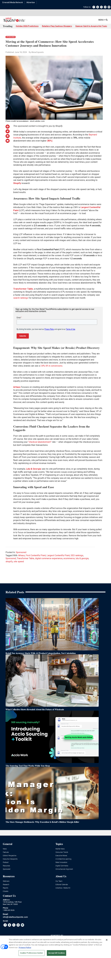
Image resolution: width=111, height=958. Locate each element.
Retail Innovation (61, 862)
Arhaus (21, 555)
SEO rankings (77, 555)
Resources (6, 866)
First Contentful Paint (36, 555)
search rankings (20, 298)
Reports (5, 888)
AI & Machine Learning (63, 859)
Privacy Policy (25, 948)
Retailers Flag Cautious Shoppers (57, 26)
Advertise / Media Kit (63, 888)
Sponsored (10, 37)
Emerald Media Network (12, 2)
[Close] (107, 940)
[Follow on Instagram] (105, 7)
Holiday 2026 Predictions (27, 26)
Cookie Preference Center (31, 953)
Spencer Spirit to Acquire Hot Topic (91, 26)
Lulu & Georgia (33, 469)
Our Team (59, 881)
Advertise (31, 2)
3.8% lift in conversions (51, 366)
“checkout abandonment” (39, 442)
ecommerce (69, 558)
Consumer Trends (62, 852)
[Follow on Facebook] (93, 7)
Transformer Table (25, 558)
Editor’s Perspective (9, 856)
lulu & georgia (82, 558)
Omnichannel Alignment (64, 869)
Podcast (6, 862)
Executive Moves (61, 856)
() (50, 140)
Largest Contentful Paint (58, 555)
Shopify (17, 183)
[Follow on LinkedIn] (97, 7)
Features (6, 852)
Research (6, 885)
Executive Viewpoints (10, 859)
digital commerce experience (49, 558)
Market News (60, 849)
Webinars (6, 881)
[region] (55, 947)
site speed (19, 561)
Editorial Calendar (62, 885)
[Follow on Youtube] (109, 7)
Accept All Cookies (56, 953)
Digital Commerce (62, 866)
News (5, 849)
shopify (9, 561)
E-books (5, 891)
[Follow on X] (101, 7)
